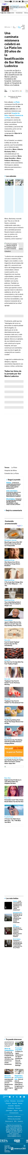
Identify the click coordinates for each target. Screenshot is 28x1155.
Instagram (10, 1097)
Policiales (3, 13)
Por (5, 91)
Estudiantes (19, 13)
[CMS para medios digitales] (18, 1148)
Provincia (8, 1103)
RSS (15, 1121)
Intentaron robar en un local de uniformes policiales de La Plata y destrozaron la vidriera (13, 493)
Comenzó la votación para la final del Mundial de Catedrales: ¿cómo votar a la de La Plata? (13, 501)
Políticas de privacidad (14, 1119)
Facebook (13, 1097)
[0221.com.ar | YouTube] (20, 1)
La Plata (14, 27)
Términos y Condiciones (14, 1116)
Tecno (20, 1110)
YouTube (20, 1097)
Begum (16, 1110)
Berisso (20, 1103)
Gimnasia (17, 1108)
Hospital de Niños (10, 470)
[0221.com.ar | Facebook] (14, 1)
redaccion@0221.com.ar (14, 1135)
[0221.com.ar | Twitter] (17, 1)
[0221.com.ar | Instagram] (11, 1)
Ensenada (11, 1105)
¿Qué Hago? (9, 1110)
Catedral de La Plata (11, 473)
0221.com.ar (7, 27)
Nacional (14, 1103)
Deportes (17, 1105)
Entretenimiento (14, 1113)
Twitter (17, 1097)
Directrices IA (9, 1121)
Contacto (20, 1121)
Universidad (10, 13)
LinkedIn (24, 1097)
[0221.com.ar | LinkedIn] (23, 1)
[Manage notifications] (24, 1146)
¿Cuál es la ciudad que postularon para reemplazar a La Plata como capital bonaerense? (13, 485)
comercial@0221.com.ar (14, 1136)
